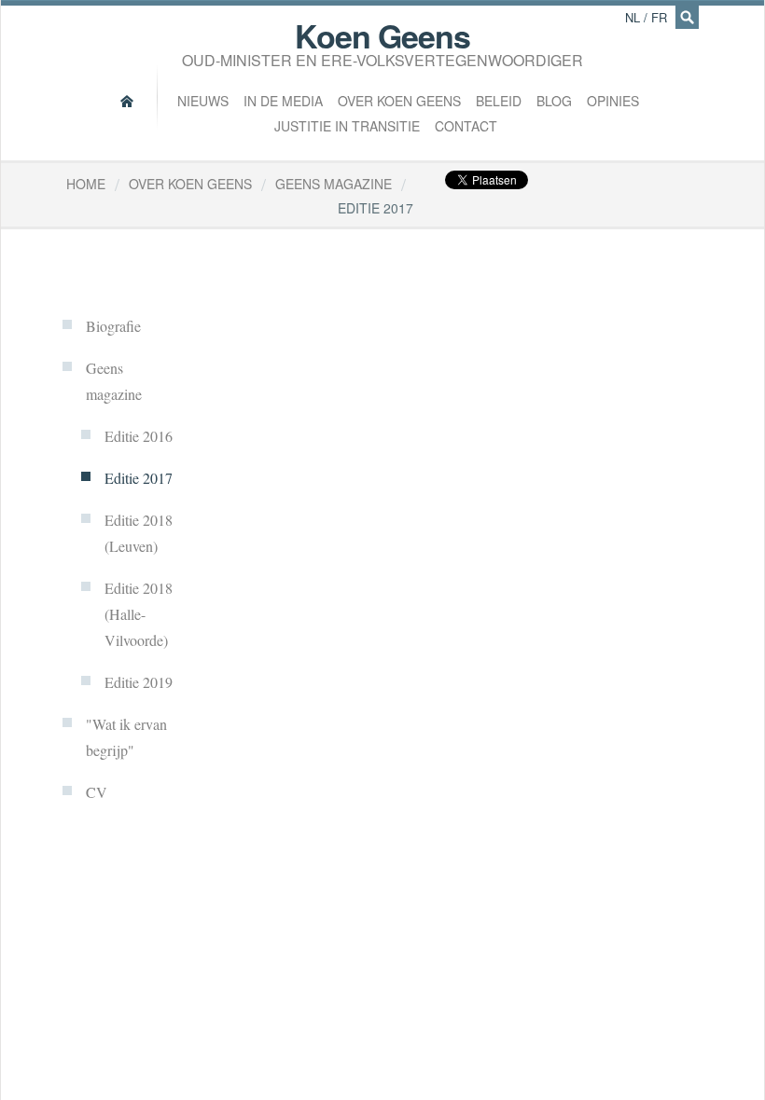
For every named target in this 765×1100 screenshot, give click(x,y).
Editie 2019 (138, 682)
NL (632, 17)
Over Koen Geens (399, 100)
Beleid (499, 100)
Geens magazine (114, 381)
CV (96, 792)
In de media (283, 100)
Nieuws (203, 100)
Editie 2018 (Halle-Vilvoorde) (138, 614)
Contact (466, 126)
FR (659, 17)
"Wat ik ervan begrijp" (126, 737)
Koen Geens (382, 40)
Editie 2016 (138, 436)
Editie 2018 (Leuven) (138, 533)
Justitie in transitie (347, 126)
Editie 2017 (138, 478)
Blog (554, 100)
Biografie (113, 326)
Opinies (613, 100)
